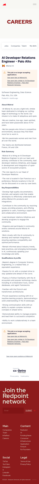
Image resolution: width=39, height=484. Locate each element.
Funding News (25, 435)
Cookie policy (25, 376)
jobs (6, 46)
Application (24, 444)
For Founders (25, 449)
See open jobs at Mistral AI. (17, 78)
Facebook (7, 475)
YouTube (6, 464)
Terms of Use (25, 461)
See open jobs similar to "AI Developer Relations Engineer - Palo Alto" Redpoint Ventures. (21, 83)
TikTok (5, 461)
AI (21, 433)
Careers (6, 438)
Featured (23, 430)
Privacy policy (14, 376)
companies (15, 46)
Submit (28, 410)
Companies (7, 430)
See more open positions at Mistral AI (19, 356)
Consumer (24, 438)
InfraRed (6, 435)
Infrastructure (25, 441)
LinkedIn (6, 473)
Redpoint (4, 5)
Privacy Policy (25, 464)
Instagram (6, 467)
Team (5, 433)
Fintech (23, 447)
